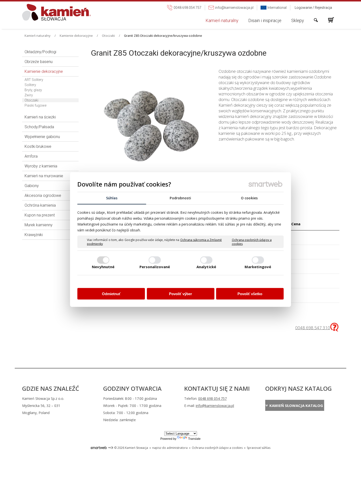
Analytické (206, 266)
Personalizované (154, 266)
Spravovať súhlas (258, 448)
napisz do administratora (170, 448)
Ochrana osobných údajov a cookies (252, 242)
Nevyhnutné (103, 266)
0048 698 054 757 (212, 398)
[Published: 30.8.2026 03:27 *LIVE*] (110, 448)
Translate (194, 439)
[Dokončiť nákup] (331, 20)
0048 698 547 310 (312, 327)
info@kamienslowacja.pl (215, 405)
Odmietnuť (111, 294)
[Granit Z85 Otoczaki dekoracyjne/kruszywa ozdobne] (151, 126)
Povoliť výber (180, 294)
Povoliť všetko (249, 294)
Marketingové (258, 266)
